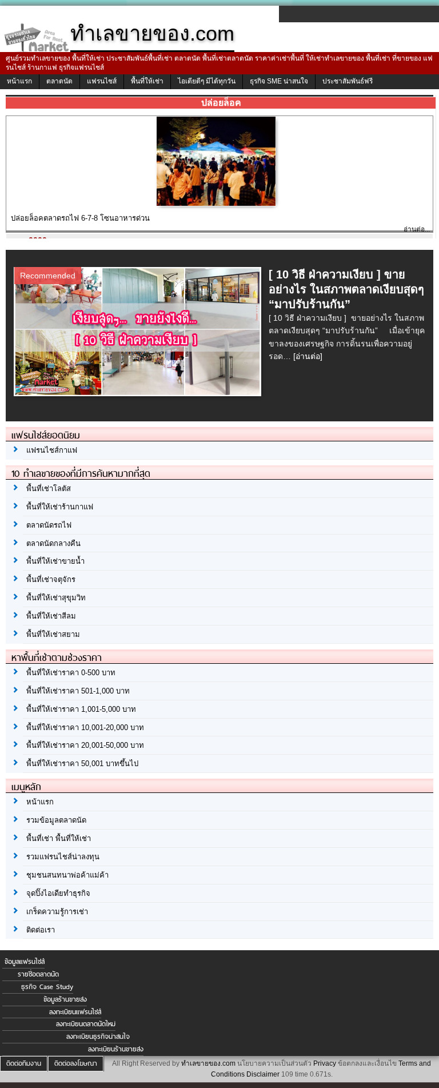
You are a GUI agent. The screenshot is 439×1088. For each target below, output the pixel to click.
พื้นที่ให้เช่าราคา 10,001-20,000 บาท (85, 727)
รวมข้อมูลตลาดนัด (56, 820)
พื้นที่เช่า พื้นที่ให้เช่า (58, 838)
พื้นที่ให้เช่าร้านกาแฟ (59, 507)
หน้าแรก (19, 81)
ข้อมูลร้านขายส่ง (65, 999)
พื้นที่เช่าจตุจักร (50, 579)
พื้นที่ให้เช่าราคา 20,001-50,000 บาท (85, 745)
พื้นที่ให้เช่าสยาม (53, 634)
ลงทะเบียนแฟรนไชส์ (75, 1012)
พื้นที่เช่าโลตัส (48, 488)
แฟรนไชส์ (102, 81)
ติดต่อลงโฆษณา (75, 1063)
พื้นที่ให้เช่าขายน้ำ (55, 561)
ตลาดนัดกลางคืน (53, 543)
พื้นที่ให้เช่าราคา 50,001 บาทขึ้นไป (82, 763)
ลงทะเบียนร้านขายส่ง (115, 1049)
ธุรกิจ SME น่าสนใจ (279, 81)
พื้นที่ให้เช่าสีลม (51, 616)
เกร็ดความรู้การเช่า (57, 911)
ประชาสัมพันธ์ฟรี (347, 81)
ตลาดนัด (59, 81)
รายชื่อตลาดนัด (38, 974)
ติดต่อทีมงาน (23, 1063)
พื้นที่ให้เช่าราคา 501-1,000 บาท (78, 691)
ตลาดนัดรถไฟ (48, 525)
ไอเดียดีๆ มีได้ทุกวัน (207, 81)
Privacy (324, 1063)
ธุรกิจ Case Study (47, 987)
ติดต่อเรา (40, 930)
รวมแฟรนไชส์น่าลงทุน (62, 856)
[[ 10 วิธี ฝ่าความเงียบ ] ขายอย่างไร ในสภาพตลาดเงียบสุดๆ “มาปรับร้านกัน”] (139, 392)
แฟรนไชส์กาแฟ (51, 450)
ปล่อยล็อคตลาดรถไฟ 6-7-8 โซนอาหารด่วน (80, 218)
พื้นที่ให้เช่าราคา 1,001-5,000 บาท (81, 709)
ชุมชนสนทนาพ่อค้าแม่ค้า (67, 875)
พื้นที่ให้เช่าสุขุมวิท (56, 597)
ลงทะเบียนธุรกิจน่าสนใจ (98, 1036)
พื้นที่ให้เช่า (147, 81)
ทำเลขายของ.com (208, 1063)
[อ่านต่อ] (307, 356)
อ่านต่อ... (417, 229)
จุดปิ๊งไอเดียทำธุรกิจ (58, 893)
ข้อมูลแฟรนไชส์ (25, 961)
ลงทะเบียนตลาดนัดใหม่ (85, 1024)
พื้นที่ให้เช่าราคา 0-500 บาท (70, 672)
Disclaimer (263, 1074)
